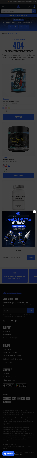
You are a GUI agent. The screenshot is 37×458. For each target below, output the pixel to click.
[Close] (34, 211)
